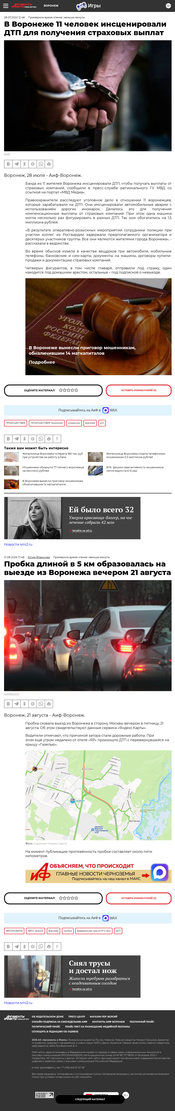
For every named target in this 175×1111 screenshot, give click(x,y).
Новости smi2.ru (18, 544)
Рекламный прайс (142, 1021)
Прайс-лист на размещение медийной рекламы (97, 1026)
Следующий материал (90, 1099)
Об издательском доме (48, 1016)
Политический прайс (46, 1026)
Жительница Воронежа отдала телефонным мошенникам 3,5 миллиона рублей (135, 455)
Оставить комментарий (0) (138, 390)
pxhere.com (11, 693)
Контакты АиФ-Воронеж (108, 1021)
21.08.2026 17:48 (14, 557)
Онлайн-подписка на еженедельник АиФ (59, 1021)
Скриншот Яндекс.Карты (50, 843)
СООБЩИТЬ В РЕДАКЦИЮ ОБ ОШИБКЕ (55, 1031)
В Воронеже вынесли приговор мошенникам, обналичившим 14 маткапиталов (82, 350)
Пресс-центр (77, 1016)
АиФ (7, 154)
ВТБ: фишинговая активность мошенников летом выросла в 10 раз (134, 469)
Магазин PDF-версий (103, 1016)
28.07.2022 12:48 (14, 17)
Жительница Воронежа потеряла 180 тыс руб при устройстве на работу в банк (52, 455)
